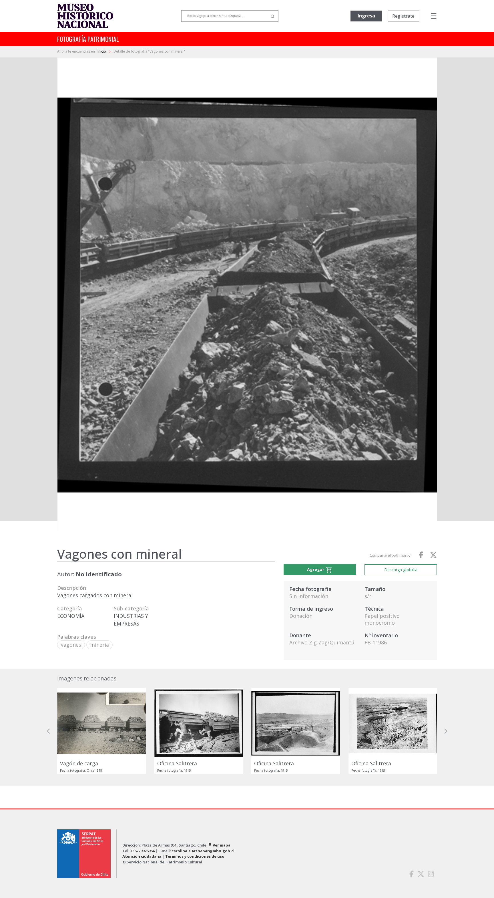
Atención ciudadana (141, 856)
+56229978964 (142, 850)
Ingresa (366, 16)
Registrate (403, 16)
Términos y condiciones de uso (194, 856)
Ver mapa (219, 845)
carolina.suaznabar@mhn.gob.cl (203, 850)
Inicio (102, 51)
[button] (48, 731)
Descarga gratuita (400, 569)
